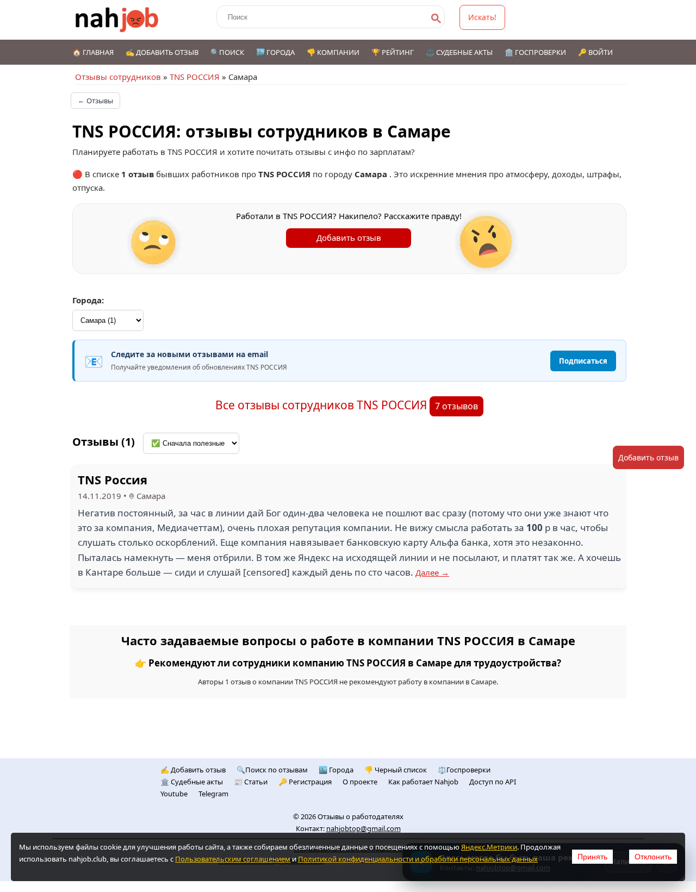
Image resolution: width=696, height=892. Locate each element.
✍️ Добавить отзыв (162, 52)
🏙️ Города (275, 52)
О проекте (360, 782)
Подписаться (583, 361)
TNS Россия (112, 479)
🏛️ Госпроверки (535, 52)
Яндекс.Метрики (489, 847)
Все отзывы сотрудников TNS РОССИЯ (322, 405)
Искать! (482, 17)
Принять (592, 856)
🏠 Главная (93, 52)
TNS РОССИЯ (195, 76)
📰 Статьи (251, 782)
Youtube (174, 794)
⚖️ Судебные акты (459, 52)
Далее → (432, 572)
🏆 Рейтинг (392, 52)
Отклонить (653, 856)
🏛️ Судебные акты (191, 782)
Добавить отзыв (348, 237)
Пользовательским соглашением (232, 859)
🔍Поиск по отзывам (272, 770)
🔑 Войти (595, 52)
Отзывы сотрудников (118, 76)
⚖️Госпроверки (464, 770)
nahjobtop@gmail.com (363, 828)
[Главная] (117, 19)
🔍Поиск (227, 52)
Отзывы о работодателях (360, 816)
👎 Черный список (395, 770)
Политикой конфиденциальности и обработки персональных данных (418, 859)
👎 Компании (333, 52)
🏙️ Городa (336, 770)
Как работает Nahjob (423, 782)
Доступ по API (492, 782)
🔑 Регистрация (305, 782)
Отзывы (95, 100)
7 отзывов (456, 406)
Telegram (213, 794)
